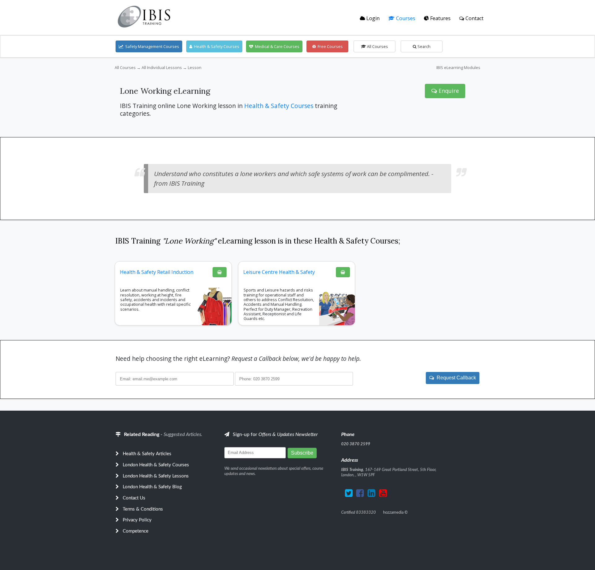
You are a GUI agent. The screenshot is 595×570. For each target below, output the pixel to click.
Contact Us (134, 498)
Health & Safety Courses (215, 46)
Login (372, 18)
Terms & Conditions (143, 509)
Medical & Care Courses (276, 46)
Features (440, 18)
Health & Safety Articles (147, 453)
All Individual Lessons (162, 67)
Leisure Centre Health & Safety (279, 272)
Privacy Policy (137, 520)
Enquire (448, 90)
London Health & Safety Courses (156, 465)
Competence (135, 531)
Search (423, 46)
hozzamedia (393, 512)
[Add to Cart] (220, 272)
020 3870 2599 (355, 444)
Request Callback (455, 377)
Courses (405, 18)
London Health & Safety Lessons (156, 476)
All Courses (377, 46)
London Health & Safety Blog (152, 487)
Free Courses (329, 46)
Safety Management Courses (151, 46)
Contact (473, 18)
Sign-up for (274, 434)
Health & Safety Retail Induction (156, 272)
